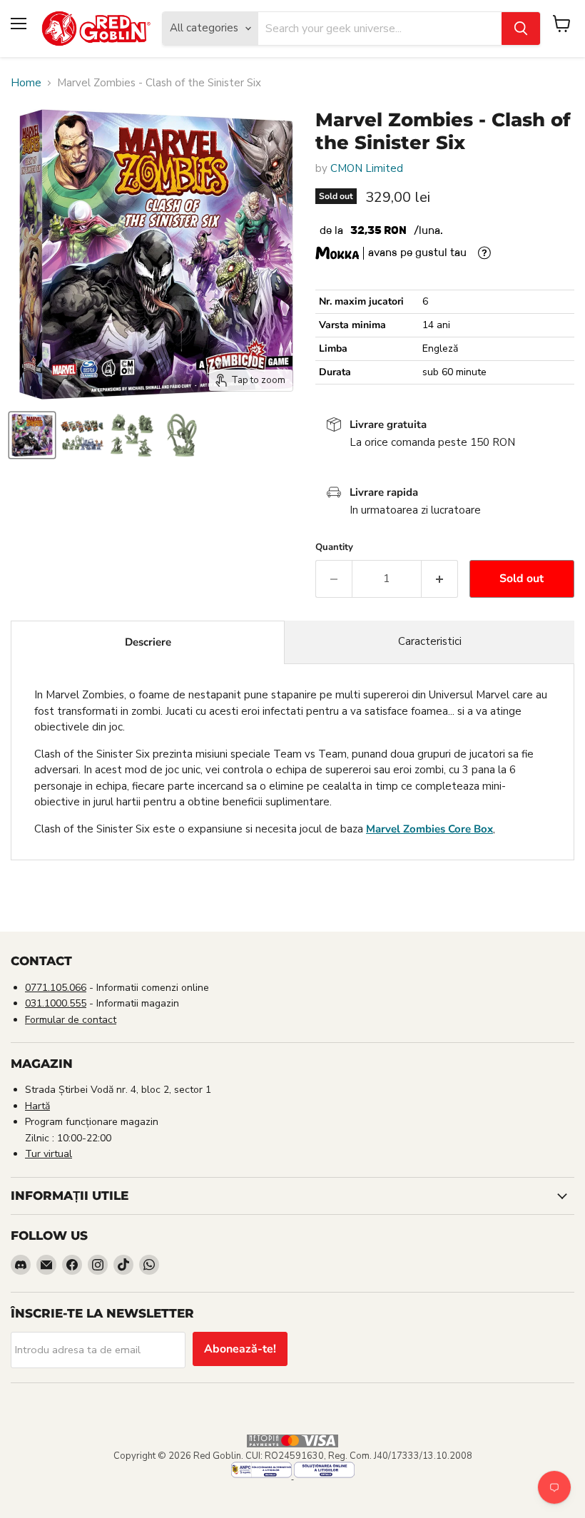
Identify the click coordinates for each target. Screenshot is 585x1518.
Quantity (334, 547)
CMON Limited (366, 168)
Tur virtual (48, 1154)
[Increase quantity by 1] (440, 578)
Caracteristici (430, 641)
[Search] (521, 28)
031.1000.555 (55, 1003)
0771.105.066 (55, 987)
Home (26, 83)
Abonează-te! (240, 1349)
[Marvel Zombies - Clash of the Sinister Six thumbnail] (32, 435)
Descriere (148, 642)
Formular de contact (70, 1020)
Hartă (37, 1106)
